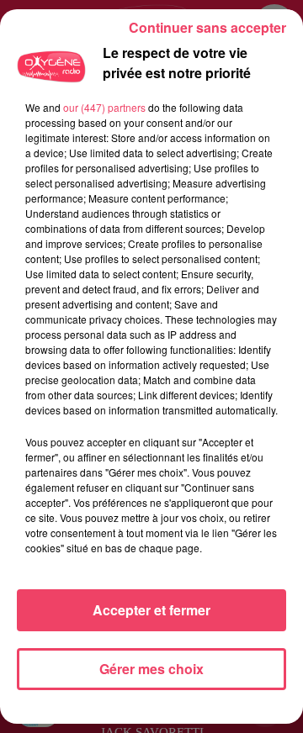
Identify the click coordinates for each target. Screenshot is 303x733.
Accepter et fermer (151, 610)
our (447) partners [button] (104, 107)
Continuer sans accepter (207, 27)
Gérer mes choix (151, 668)
